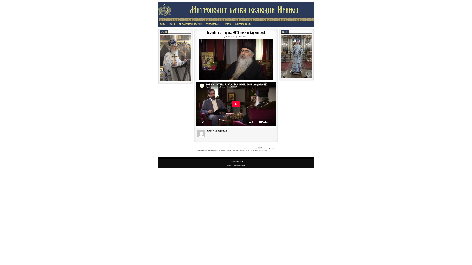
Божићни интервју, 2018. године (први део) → (261, 148)
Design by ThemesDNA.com (236, 165)
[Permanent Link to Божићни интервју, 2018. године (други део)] (236, 59)
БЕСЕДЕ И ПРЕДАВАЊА (213, 24)
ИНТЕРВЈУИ (227, 24)
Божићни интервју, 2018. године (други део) (236, 32)
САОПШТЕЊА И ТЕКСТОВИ (243, 24)
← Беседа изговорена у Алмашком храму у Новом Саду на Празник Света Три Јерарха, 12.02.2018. (231, 150)
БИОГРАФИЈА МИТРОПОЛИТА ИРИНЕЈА (190, 24)
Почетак (162, 24)
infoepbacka (230, 37)
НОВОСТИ (172, 24)
